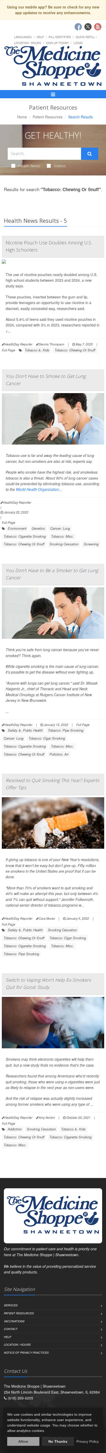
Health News (29, 165)
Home (22, 116)
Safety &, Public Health (25, 730)
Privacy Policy (87, 1441)
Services (10, 1305)
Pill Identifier (60, 37)
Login (78, 43)
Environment (17, 528)
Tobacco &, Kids (37, 350)
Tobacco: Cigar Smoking (47, 738)
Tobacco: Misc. (62, 536)
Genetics (38, 528)
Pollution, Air (58, 754)
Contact (10, 1329)
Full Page (8, 350)
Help (40, 37)
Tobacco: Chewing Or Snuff (75, 350)
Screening (91, 544)
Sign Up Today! (57, 43)
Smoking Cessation (63, 544)
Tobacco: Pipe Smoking (65, 730)
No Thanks (57, 1441)
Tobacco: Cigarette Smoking (25, 536)
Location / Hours (27, 43)
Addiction (15, 1129)
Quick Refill (85, 37)
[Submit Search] (89, 154)
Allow (23, 1441)
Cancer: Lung (60, 528)
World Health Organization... (39, 489)
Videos (60, 165)
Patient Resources (48, 116)
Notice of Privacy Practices (26, 1352)
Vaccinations (14, 1321)
